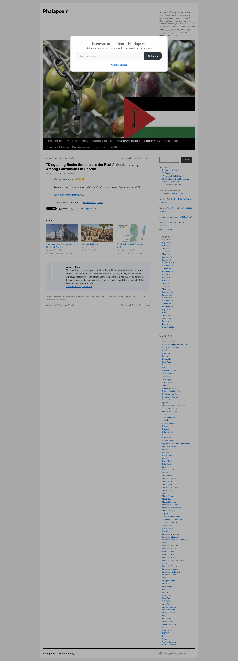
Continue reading (119, 64)
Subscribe (153, 56)
